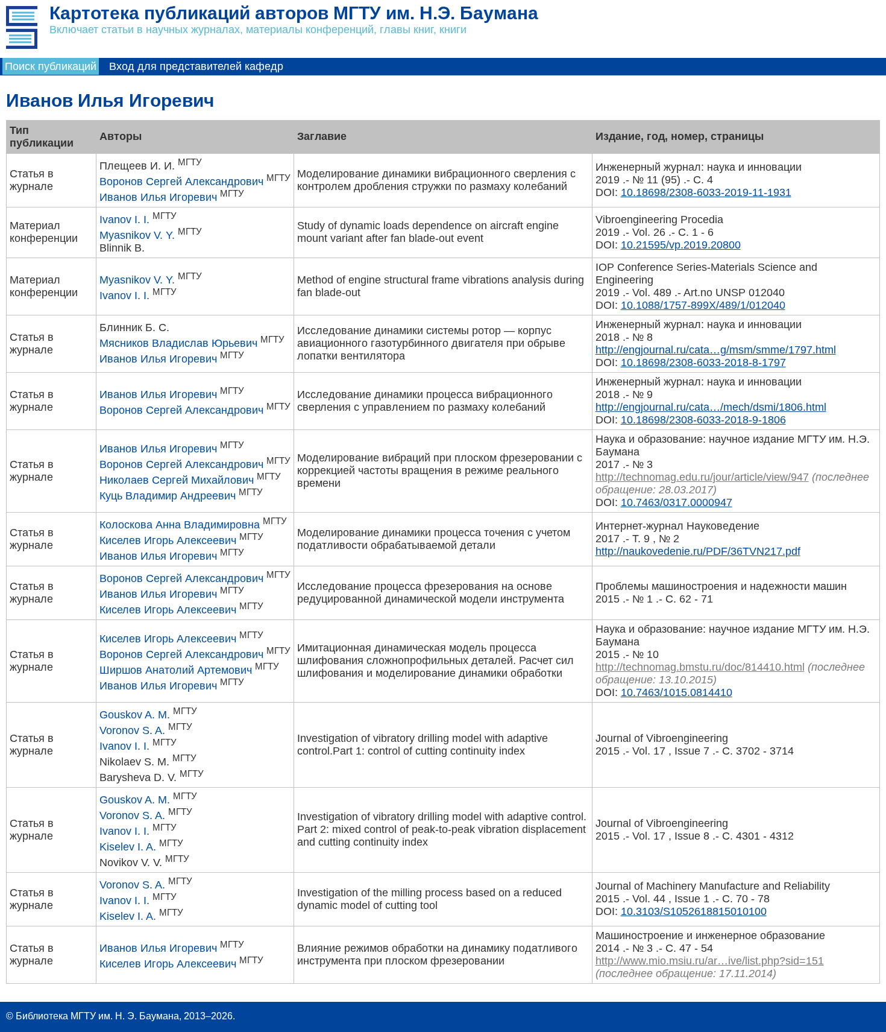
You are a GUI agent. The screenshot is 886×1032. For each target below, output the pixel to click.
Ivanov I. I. (124, 220)
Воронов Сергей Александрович (181, 182)
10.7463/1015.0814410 (676, 692)
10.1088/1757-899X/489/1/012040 (703, 305)
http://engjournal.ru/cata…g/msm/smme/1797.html (715, 350)
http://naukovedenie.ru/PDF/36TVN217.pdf (697, 551)
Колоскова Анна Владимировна (179, 525)
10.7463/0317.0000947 (676, 502)
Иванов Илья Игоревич (158, 197)
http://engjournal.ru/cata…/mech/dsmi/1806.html (710, 407)
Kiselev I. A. (127, 847)
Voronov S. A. (132, 730)
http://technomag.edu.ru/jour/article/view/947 (702, 477)
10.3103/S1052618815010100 (694, 911)
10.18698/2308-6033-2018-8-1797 (703, 362)
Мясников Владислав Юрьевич (178, 343)
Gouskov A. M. (134, 715)
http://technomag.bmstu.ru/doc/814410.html (700, 667)
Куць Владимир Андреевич (167, 496)
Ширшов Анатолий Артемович (175, 670)
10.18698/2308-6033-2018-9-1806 (703, 420)
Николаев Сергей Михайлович (176, 480)
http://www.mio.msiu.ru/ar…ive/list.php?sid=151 (709, 961)
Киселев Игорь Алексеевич (167, 540)
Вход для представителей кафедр (196, 66)
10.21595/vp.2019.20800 (681, 245)
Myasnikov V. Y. (137, 235)
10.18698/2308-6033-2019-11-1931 (706, 192)
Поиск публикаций (50, 66)
